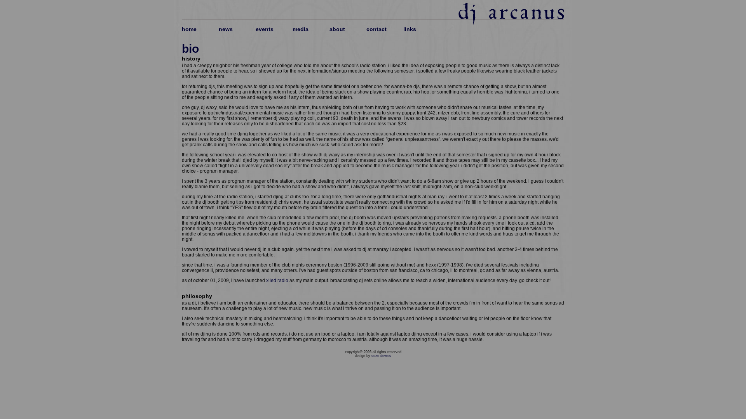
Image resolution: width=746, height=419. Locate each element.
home (189, 29)
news (226, 29)
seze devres (381, 356)
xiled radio (277, 280)
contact (376, 29)
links (409, 29)
